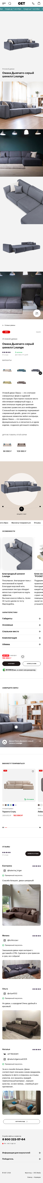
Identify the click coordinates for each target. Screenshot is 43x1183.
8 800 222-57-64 (33, 3)
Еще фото (36, 313)
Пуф (39, 808)
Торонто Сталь (9, 812)
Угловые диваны (10, 325)
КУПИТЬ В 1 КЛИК (31, 663)
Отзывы (37, 523)
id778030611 (12, 1054)
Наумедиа (37, 1177)
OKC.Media (37, 1173)
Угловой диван (7, 808)
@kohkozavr (12, 940)
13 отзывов (30, 799)
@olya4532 (12, 993)
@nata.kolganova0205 (17, 1059)
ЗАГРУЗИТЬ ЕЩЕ (20, 1121)
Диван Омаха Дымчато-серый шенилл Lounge (21, 742)
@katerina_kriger (14, 870)
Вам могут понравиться (21, 523)
